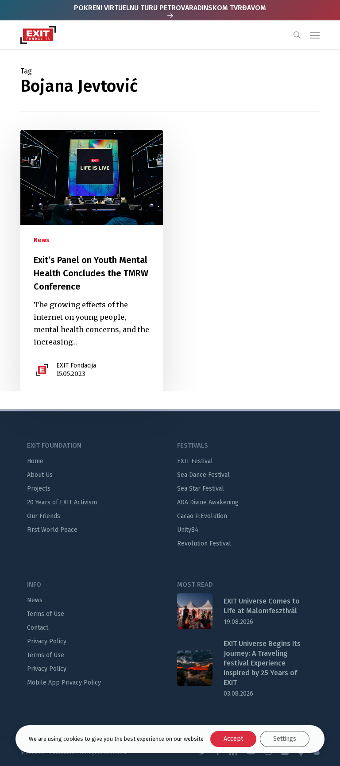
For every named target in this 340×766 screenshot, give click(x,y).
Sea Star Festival (200, 488)
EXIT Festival (195, 461)
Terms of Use (45, 614)
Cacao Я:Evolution (202, 516)
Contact (37, 627)
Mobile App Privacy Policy (64, 682)
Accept (233, 739)
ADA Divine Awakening (208, 502)
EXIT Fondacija (76, 365)
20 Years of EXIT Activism (62, 502)
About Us (40, 475)
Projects (38, 488)
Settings (284, 739)
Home (35, 461)
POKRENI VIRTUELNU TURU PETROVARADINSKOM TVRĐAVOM (170, 8)
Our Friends (43, 516)
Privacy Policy (46, 641)
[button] (315, 35)
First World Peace (52, 530)
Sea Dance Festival (203, 475)
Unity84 (187, 530)
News (42, 240)
